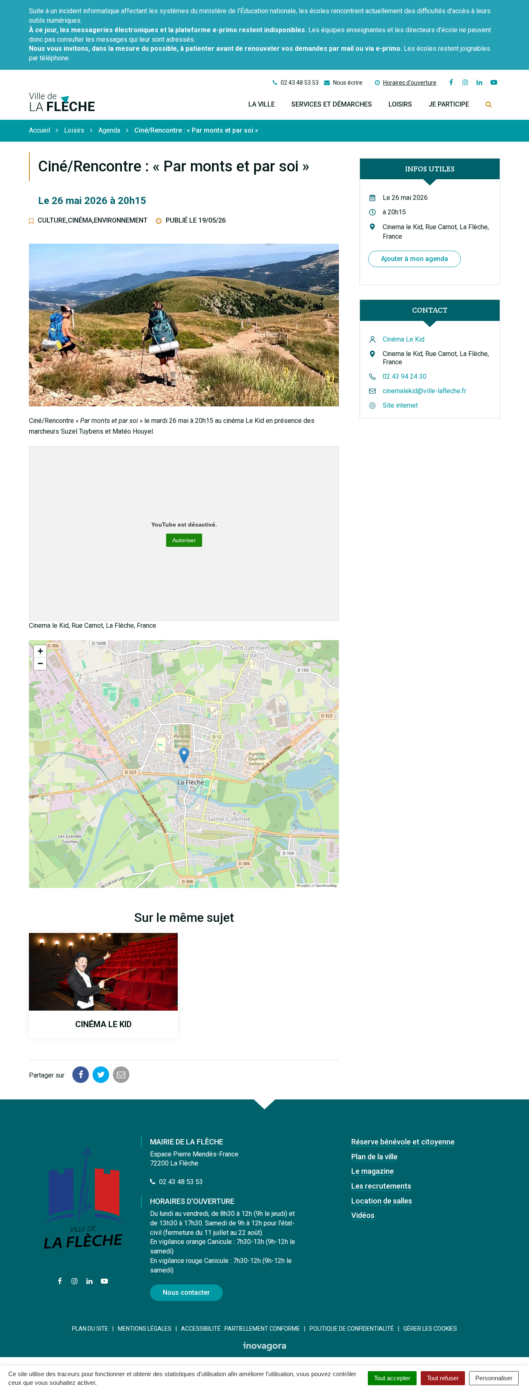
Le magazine (372, 1171)
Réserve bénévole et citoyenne (403, 1141)
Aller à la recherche (125, 4)
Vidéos (362, 1215)
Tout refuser (443, 1378)
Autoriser (184, 540)
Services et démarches (331, 104)
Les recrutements (381, 1186)
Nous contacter (186, 1292)
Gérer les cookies (430, 1328)
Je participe (449, 104)
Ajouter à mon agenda (414, 259)
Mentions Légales (145, 1328)
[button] (184, 755)
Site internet (400, 405)
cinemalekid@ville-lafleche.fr (424, 391)
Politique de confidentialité (352, 1328)
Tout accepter (392, 1378)
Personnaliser (493, 1378)
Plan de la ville (374, 1156)
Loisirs (400, 104)
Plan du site (90, 1328)
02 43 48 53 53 (180, 1182)
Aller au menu (21, 4)
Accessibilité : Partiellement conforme (240, 1328)
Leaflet (305, 885)
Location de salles (381, 1200)
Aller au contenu (70, 4)
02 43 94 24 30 (405, 376)
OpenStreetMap (326, 885)
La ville (261, 104)
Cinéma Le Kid (403, 339)
